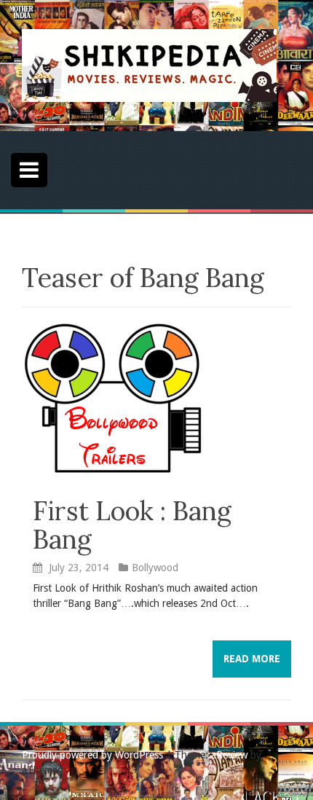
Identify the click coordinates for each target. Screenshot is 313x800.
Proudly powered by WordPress (92, 755)
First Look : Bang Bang (132, 525)
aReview (229, 755)
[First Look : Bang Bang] (113, 397)
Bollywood (155, 567)
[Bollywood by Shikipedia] (149, 65)
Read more (251, 658)
